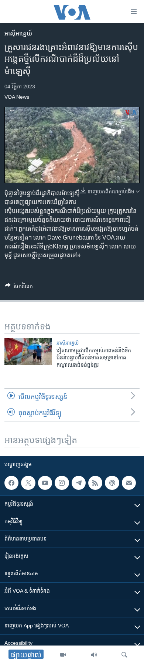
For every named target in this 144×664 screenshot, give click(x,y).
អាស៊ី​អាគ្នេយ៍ (18, 33)
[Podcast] (112, 483)
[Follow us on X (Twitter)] (28, 483)
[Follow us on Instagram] (62, 483)
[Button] (19, 287)
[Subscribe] (129, 483)
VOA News (16, 97)
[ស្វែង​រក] (124, 655)
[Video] (63, 655)
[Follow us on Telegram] (79, 483)
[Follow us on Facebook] (11, 483)
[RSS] (95, 483)
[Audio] (94, 655)
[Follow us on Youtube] (45, 483)
